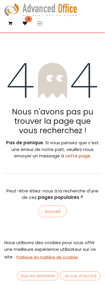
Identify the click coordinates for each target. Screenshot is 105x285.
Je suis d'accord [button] (80, 276)
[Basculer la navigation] (40, 23)
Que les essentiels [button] (37, 276)
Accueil (52, 211)
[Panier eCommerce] (10, 23)
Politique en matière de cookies (47, 257)
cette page (77, 156)
